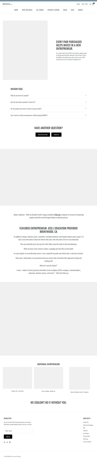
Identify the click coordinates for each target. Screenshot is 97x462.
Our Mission (86, 433)
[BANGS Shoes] (7, 4)
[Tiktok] (7, 442)
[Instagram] (4, 442)
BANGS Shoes (10, 456)
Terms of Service (87, 442)
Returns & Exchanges (88, 425)
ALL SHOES (40, 9)
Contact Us (56, 135)
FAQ (84, 428)
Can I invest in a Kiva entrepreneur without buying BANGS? (29, 115)
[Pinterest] (10, 442)
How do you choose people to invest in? (23, 102)
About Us (85, 431)
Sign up (8, 437)
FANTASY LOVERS (53, 9)
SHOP (16, 9)
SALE (72, 9)
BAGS (65, 9)
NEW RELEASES (27, 9)
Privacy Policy (86, 436)
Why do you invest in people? (20, 95)
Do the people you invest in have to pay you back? (26, 108)
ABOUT (80, 9)
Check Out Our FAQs (43, 135)
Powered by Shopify (17, 456)
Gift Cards (85, 439)
